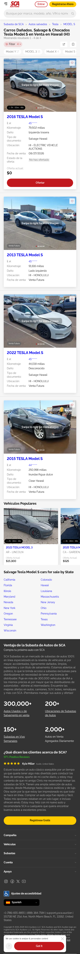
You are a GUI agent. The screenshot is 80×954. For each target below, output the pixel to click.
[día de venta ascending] (63, 44)
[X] (18, 881)
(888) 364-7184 (35, 912)
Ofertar (40, 182)
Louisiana (46, 591)
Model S (71, 51)
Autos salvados (38, 24)
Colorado (46, 579)
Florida (8, 585)
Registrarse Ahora (62, 4)
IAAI (68, 940)
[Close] (62, 938)
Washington (48, 624)
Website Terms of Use (56, 935)
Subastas (9, 853)
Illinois (7, 591)
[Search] (73, 13)
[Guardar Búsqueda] (73, 44)
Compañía (10, 835)
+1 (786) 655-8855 (14, 912)
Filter (14, 44)
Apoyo (8, 871)
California (9, 579)
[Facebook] (12, 881)
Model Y (12, 51)
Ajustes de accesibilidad (26, 893)
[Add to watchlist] (72, 63)
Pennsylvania (49, 613)
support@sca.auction (59, 912)
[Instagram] (6, 881)
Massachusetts (50, 596)
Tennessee (10, 619)
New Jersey (48, 602)
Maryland (9, 596)
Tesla (55, 24)
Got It (39, 946)
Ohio (43, 608)
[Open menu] (5, 4)
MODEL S (69, 24)
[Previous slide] (10, 85)
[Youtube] (24, 881)
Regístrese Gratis (40, 820)
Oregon (8, 613)
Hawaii (45, 585)
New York (9, 608)
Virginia (8, 624)
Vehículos (10, 844)
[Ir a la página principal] (14, 4)
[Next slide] (69, 85)
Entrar (41, 4)
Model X (53, 51)
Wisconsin (10, 630)
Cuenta (8, 862)
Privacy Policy (40, 935)
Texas (44, 619)
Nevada (8, 602)
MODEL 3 (32, 51)
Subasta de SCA (14, 24)
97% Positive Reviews (17, 756)
